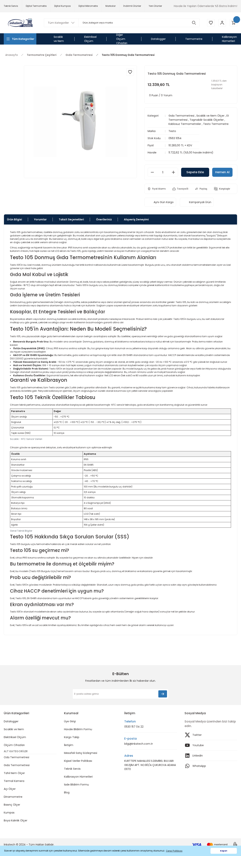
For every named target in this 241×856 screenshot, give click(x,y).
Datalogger (11, 721)
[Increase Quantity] (173, 172)
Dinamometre (13, 797)
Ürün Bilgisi (14, 219)
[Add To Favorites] (130, 72)
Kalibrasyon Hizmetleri (78, 777)
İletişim (68, 745)
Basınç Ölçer (12, 805)
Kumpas (9, 812)
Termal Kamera (14, 781)
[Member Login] (222, 23)
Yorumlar (40, 219)
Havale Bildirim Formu (78, 729)
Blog (66, 792)
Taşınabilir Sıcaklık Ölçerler (207, 120)
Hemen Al (222, 172)
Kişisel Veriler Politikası (78, 761)
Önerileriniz (104, 219)
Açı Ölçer (10, 789)
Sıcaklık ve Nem (14, 729)
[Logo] (20, 23)
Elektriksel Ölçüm (15, 737)
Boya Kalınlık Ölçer (15, 820)
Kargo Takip (71, 737)
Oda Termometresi (16, 757)
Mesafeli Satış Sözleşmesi (80, 753)
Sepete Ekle (195, 172)
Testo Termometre (216, 124)
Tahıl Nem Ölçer (14, 773)
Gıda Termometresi (181, 116)
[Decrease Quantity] (152, 172)
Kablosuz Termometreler (185, 124)
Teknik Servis (72, 769)
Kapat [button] (223, 850)
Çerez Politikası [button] (174, 850)
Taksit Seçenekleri (71, 219)
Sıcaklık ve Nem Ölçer (210, 116)
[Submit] (162, 693)
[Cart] (233, 23)
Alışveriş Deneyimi (136, 219)
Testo (172, 131)
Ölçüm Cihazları (14, 745)
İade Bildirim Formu (76, 784)
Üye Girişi (70, 721)
